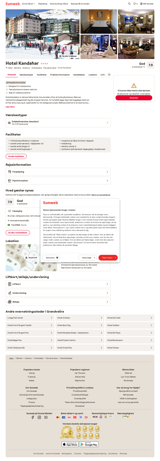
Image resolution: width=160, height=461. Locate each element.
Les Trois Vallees (128, 377)
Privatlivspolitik (80, 391)
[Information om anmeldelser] (144, 66)
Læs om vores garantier (128, 402)
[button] (43, 34)
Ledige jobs (32, 398)
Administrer (50, 258)
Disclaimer (80, 406)
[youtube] (46, 418)
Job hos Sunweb (52, 453)
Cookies (77, 453)
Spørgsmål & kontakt (128, 391)
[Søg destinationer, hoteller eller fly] (129, 3)
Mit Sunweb (128, 395)
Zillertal (128, 373)
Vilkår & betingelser (128, 398)
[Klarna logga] (69, 418)
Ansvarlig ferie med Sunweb (31, 395)
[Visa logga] (63, 418)
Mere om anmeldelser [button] (100, 195)
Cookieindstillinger (79, 395)
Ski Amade (128, 380)
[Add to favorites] (76, 12)
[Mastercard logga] (58, 418)
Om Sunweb (31, 391)
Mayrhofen (80, 380)
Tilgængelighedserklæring (31, 406)
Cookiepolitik (80, 398)
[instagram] (39, 418)
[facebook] (33, 418)
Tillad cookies (107, 258)
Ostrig (32, 373)
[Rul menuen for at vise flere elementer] (109, 74)
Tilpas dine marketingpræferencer (80, 402)
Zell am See (80, 377)
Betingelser (67, 453)
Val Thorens (80, 373)
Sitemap (123, 453)
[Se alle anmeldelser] (143, 65)
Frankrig (31, 377)
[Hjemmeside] (13, 3)
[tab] (12, 74)
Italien (31, 380)
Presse (32, 402)
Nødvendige (86, 258)
